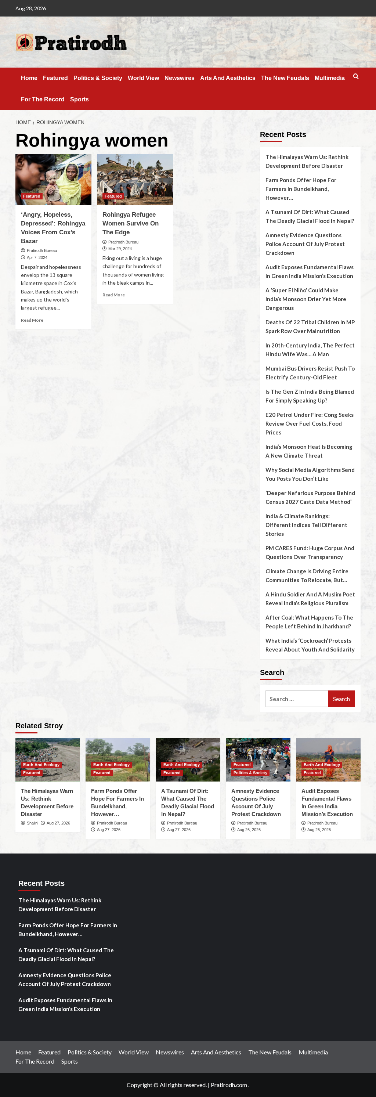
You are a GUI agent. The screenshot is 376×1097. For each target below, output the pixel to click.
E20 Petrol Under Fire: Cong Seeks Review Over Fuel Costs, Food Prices (309, 423)
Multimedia (330, 78)
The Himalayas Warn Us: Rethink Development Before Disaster (306, 161)
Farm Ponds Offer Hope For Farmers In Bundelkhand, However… (300, 189)
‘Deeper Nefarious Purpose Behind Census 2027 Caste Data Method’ (310, 497)
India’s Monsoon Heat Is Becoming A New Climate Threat (308, 451)
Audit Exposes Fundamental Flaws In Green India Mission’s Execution (309, 271)
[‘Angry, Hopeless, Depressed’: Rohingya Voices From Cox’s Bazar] (53, 179)
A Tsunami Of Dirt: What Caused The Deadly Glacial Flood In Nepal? (309, 216)
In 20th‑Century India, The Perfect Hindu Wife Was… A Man (310, 349)
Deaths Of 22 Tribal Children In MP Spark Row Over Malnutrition (310, 326)
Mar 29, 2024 (120, 248)
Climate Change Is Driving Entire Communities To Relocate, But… (306, 575)
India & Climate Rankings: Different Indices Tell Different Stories (306, 525)
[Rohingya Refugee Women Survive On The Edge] (135, 179)
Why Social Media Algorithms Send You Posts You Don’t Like (310, 474)
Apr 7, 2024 (37, 257)
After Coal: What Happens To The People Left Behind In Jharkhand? (309, 621)
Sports (79, 99)
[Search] (356, 76)
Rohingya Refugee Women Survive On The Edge (130, 223)
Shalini (32, 823)
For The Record (43, 99)
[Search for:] (296, 698)
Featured (55, 78)
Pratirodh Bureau (42, 250)
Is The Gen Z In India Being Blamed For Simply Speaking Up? (309, 396)
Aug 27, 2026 (58, 823)
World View (143, 78)
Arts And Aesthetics (228, 78)
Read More (32, 320)
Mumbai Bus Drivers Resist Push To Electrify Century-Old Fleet (310, 372)
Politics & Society (97, 78)
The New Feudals (285, 78)
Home (29, 78)
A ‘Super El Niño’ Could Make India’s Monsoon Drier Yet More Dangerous (305, 299)
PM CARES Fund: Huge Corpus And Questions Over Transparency (309, 552)
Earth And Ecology (41, 764)
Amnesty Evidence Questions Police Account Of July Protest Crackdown (305, 244)
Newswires (179, 78)
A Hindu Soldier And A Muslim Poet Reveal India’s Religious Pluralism (310, 598)
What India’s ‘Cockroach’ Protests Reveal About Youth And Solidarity (310, 645)
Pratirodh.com (229, 1084)
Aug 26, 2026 (249, 829)
